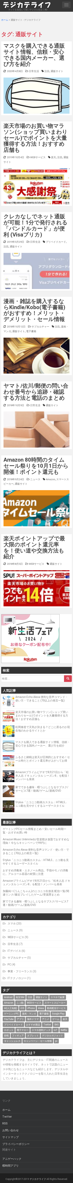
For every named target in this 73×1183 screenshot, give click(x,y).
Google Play (58, 1013)
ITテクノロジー (17, 978)
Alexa (41, 1008)
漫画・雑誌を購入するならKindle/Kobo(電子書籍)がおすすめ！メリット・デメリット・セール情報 (34, 310)
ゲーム (55, 1019)
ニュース (35, 479)
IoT (55, 1030)
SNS (56, 1024)
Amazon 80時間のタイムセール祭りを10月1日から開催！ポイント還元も (36, 466)
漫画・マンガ (29, 1013)
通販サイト (57, 71)
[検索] (68, 678)
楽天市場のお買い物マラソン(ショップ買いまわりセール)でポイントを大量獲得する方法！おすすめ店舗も (36, 138)
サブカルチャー (40, 326)
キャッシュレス (12, 1041)
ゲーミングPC (11, 1013)
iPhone (31, 1008)
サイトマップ (10, 1137)
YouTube (8, 1019)
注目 (46, 71)
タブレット (33, 1035)
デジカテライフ (38, 1179)
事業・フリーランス (20, 971)
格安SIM (20, 997)
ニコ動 (20, 1002)
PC (9, 964)
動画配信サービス (56, 1008)
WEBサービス (38, 157)
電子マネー (22, 1030)
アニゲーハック (11, 1158)
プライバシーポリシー (16, 1144)
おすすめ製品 (33, 1024)
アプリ (20, 1019)
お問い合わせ (10, 1130)
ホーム (6, 1109)
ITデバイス (14, 950)
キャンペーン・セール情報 (38, 1041)
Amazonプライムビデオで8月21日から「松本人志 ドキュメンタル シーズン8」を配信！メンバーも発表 (42, 776)
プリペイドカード (56, 241)
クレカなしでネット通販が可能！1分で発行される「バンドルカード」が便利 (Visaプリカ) (36, 225)
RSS (5, 1123)
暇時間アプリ (10, 1165)
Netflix (64, 1030)
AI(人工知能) (10, 1008)
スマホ (12, 923)
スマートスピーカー (55, 1002)
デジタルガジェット (52, 1035)
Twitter (47, 1024)
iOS (22, 1008)
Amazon (50, 479)
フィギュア (18, 1035)
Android (8, 997)
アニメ (45, 1019)
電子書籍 (31, 331)
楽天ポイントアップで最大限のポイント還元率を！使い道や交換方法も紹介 (34, 547)
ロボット (8, 1030)
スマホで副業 (58, 997)
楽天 (53, 157)
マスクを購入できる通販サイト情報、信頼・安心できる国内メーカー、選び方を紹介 (34, 55)
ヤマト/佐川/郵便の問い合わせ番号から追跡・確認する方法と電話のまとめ (36, 392)
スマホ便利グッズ (41, 1030)
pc (56, 1041)
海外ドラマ (33, 1019)
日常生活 (34, 71)
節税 (6, 1035)
